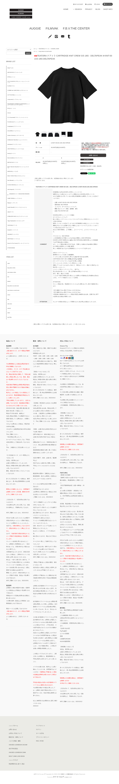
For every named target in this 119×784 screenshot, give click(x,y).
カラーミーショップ (39, 774)
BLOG (97, 9)
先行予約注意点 (13, 748)
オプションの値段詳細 (86, 169)
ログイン (38, 729)
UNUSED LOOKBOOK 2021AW (18, 744)
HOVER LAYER (55, 48)
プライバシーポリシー (42, 737)
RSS (37, 741)
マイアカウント (40, 725)
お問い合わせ (13, 729)
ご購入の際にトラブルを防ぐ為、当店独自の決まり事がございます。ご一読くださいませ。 (59, 324)
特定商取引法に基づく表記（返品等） (91, 166)
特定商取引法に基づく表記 (16, 764)
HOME (65, 9)
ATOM (42, 741)
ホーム (35, 48)
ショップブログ (13, 760)
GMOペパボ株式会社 (67, 774)
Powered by (50, 777)
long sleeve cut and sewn (45, 51)
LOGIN (98, 4)
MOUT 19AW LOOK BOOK (17, 756)
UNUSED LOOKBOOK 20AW (17, 752)
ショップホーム (13, 725)
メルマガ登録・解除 (15, 741)
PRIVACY (88, 9)
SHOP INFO (107, 9)
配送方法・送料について (16, 737)
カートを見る (40, 733)
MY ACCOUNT (79, 4)
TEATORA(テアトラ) (44, 48)
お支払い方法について (15, 733)
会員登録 (89, 4)
